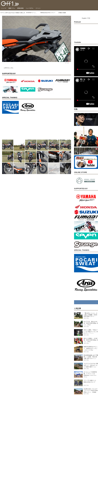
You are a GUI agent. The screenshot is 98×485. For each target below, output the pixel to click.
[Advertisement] (16, 126)
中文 (88, 18)
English (84, 18)
